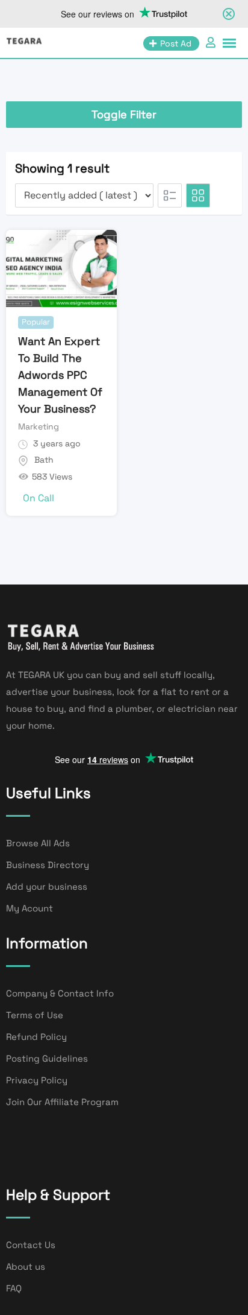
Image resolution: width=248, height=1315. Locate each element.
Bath (44, 459)
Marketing (38, 426)
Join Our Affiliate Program (62, 1101)
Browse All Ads (38, 843)
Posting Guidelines (47, 1058)
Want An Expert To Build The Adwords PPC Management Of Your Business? (60, 375)
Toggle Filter (124, 114)
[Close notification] (229, 14)
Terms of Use (34, 1015)
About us (25, 1266)
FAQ (14, 1288)
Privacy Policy (36, 1080)
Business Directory (47, 864)
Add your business (46, 886)
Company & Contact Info (60, 993)
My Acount (29, 908)
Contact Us (30, 1244)
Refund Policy (36, 1036)
